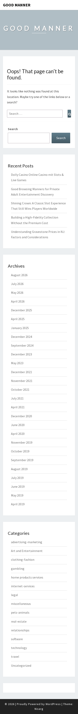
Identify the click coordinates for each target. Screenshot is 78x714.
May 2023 (17, 363)
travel (15, 657)
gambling (17, 569)
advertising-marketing (26, 542)
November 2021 (21, 381)
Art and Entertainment (27, 551)
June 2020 (18, 425)
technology (19, 648)
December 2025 (21, 310)
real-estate (19, 621)
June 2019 (18, 487)
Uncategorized (21, 666)
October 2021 (20, 390)
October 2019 (20, 451)
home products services (27, 577)
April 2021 (18, 407)
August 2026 (19, 275)
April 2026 (18, 301)
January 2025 (20, 328)
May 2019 (17, 495)
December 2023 (21, 354)
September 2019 (22, 460)
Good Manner (16, 4)
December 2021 (21, 372)
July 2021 (17, 398)
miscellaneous (21, 604)
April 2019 (18, 504)
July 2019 (17, 478)
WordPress (53, 704)
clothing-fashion (22, 560)
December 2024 (21, 337)
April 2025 (18, 319)
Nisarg (39, 709)
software (17, 639)
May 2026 (17, 293)
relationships (20, 630)
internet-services (23, 586)
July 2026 (17, 284)
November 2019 (21, 442)
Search (13, 129)
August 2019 (19, 469)
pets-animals (20, 612)
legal (14, 595)
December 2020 (21, 416)
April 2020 (18, 434)
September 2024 (22, 345)
